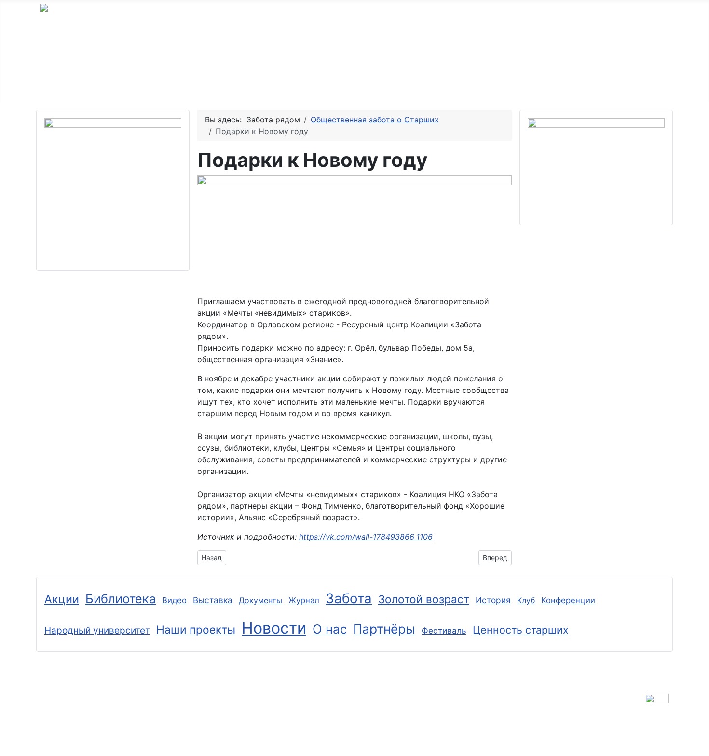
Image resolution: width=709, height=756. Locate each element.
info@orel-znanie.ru (75, 723)
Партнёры (409, 84)
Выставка (212, 600)
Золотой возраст (147, 84)
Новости (274, 628)
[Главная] (88, 84)
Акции (61, 599)
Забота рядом (241, 84)
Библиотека (120, 599)
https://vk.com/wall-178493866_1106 (366, 536)
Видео (174, 600)
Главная (65, 84)
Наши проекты (329, 84)
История (493, 600)
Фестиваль (444, 630)
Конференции (568, 600)
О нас (330, 628)
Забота (349, 598)
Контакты (466, 84)
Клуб (526, 600)
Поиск (516, 84)
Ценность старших (521, 629)
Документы (260, 600)
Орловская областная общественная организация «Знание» (321, 23)
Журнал (303, 600)
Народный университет (97, 630)
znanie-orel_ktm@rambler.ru (170, 723)
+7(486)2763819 (71, 711)
